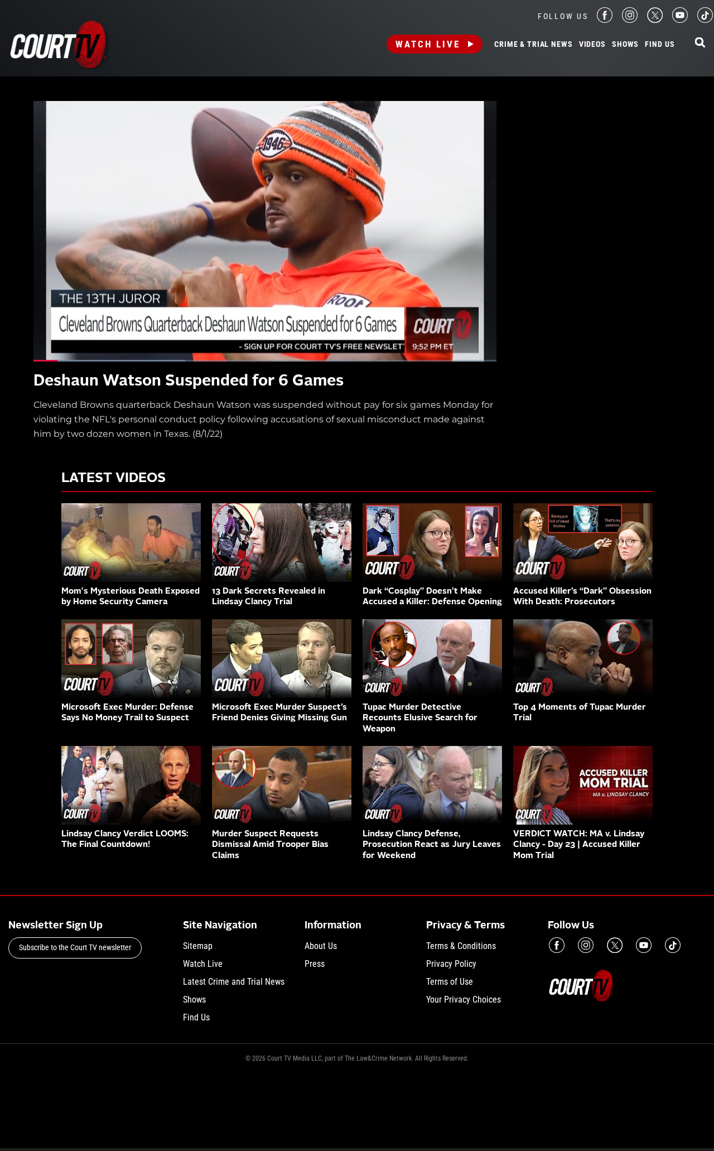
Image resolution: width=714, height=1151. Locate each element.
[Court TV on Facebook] (604, 20)
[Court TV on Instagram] (630, 20)
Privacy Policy (451, 964)
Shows (625, 45)
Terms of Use (449, 981)
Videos (592, 45)
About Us (321, 946)
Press (315, 964)
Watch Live (427, 44)
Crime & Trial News (533, 45)
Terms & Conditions (461, 946)
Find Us (659, 45)
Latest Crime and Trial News (233, 981)
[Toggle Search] (700, 43)
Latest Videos (113, 478)
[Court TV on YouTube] (680, 20)
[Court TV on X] (655, 20)
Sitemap (198, 946)
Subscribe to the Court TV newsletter (75, 947)
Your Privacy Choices (463, 999)
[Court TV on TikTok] (705, 20)
